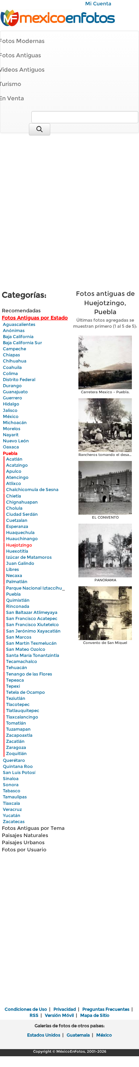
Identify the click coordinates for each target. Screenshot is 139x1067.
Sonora (11, 784)
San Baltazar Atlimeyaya (31, 612)
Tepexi (13, 686)
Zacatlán (15, 741)
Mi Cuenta (98, 3)
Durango (12, 385)
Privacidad (64, 1009)
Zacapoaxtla (19, 735)
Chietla (13, 496)
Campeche (14, 348)
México (11, 416)
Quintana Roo (18, 766)
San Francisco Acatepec (31, 618)
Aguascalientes (19, 324)
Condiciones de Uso (26, 1009)
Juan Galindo (20, 563)
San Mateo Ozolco (25, 649)
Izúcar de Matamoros (29, 557)
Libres (12, 569)
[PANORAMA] (105, 550)
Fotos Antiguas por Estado (35, 317)
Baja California (18, 336)
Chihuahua (14, 361)
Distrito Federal (19, 379)
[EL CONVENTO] (105, 487)
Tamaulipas (15, 796)
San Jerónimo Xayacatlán (33, 631)
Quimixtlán (18, 600)
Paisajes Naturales (25, 835)
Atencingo (17, 477)
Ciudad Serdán (22, 514)
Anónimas (14, 330)
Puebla (10, 453)
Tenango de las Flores (29, 674)
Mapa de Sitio (94, 1015)
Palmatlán (16, 581)
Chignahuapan (22, 502)
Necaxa (14, 575)
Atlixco (13, 483)
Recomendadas (21, 310)
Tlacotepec (18, 704)
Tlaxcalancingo (22, 717)
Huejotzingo (19, 545)
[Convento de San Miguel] (105, 612)
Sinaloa (11, 778)
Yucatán (11, 815)
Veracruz (12, 809)
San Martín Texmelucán (31, 643)
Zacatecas (14, 821)
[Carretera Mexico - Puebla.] (105, 362)
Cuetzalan (16, 520)
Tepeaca (15, 680)
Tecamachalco (21, 661)
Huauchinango (22, 538)
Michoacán (15, 422)
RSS (34, 1015)
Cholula (14, 508)
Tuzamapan (18, 729)
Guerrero (12, 397)
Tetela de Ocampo (25, 692)
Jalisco (10, 410)
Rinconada (17, 606)
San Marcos (18, 637)
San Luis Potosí (19, 772)
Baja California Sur (22, 342)
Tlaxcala (11, 803)
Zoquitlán (16, 753)
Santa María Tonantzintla (32, 655)
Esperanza (17, 526)
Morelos (11, 428)
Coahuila (12, 367)
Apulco (13, 471)
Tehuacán (16, 667)
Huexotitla (17, 551)
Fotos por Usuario (24, 849)
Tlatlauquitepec (22, 710)
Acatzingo (17, 465)
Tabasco (11, 790)
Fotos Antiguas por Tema (33, 828)
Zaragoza (16, 747)
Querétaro (14, 760)
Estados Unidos (43, 1035)
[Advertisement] (69, 212)
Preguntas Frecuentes (105, 1009)
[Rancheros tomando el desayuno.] (105, 424)
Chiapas (11, 354)
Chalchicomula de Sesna (32, 489)
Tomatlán (16, 723)
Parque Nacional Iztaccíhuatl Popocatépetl (51, 588)
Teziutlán (15, 698)
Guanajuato (15, 391)
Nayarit (11, 434)
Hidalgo (11, 404)
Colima (10, 373)
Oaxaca (11, 447)
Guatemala (78, 1035)
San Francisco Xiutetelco (32, 624)
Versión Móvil (59, 1015)
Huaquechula (20, 532)
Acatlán (14, 459)
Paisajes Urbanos (23, 842)
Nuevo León (16, 440)
